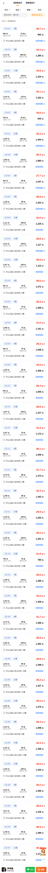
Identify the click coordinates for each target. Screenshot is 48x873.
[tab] (17, 2)
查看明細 (39, 41)
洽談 (42, 869)
